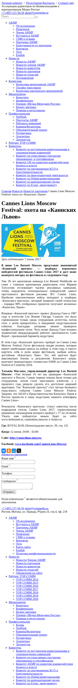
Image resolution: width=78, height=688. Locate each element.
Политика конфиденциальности (36, 553)
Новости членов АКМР (30, 64)
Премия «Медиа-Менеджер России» (38, 103)
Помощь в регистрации (30, 110)
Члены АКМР (24, 32)
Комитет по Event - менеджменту (36, 185)
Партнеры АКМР (27, 42)
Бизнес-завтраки (26, 107)
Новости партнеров (28, 71)
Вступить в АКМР (27, 35)
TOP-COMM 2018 (27, 592)
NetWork (21, 116)
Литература (23, 139)
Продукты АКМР (27, 120)
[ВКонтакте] (3, 451)
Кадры (20, 624)
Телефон (6, 473)
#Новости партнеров (14, 454)
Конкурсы (22, 97)
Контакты (48, 3)
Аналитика (23, 136)
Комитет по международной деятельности (42, 175)
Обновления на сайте (29, 573)
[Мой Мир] (14, 451)
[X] (19, 451)
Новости (14, 58)
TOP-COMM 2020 (27, 598)
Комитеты (15, 146)
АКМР (13, 22)
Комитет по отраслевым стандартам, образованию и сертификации (38, 659)
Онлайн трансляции (28, 87)
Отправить (9, 492)
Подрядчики (23, 133)
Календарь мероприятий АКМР (35, 84)
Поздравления (25, 77)
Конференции (24, 100)
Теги (19, 51)
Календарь (15, 81)
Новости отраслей (27, 74)
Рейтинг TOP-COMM (22, 142)
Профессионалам (19, 113)
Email (5, 466)
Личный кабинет (11, 3)
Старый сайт (66, 3)
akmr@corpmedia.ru (36, 12)
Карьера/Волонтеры (28, 126)
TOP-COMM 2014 (27, 579)
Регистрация (34, 3)
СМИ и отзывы (25, 38)
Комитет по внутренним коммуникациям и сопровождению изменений (42, 151)
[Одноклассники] (9, 451)
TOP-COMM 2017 (27, 589)
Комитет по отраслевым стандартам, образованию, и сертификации (38, 157)
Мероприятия (17, 94)
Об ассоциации (25, 25)
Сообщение (9, 481)
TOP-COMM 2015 (27, 582)
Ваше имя (8, 458)
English (20, 55)
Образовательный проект (31, 129)
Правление (23, 29)
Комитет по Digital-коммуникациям (38, 178)
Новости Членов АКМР (31, 560)
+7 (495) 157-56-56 (12, 12)
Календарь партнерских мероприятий (39, 90)
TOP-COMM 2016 (27, 585)
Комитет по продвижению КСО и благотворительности (37, 170)
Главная (6, 191)
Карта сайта (23, 547)
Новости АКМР (26, 61)
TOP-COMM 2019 (27, 595)
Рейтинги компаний (28, 123)
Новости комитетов (28, 68)
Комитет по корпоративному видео (38, 181)
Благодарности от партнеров (34, 45)
